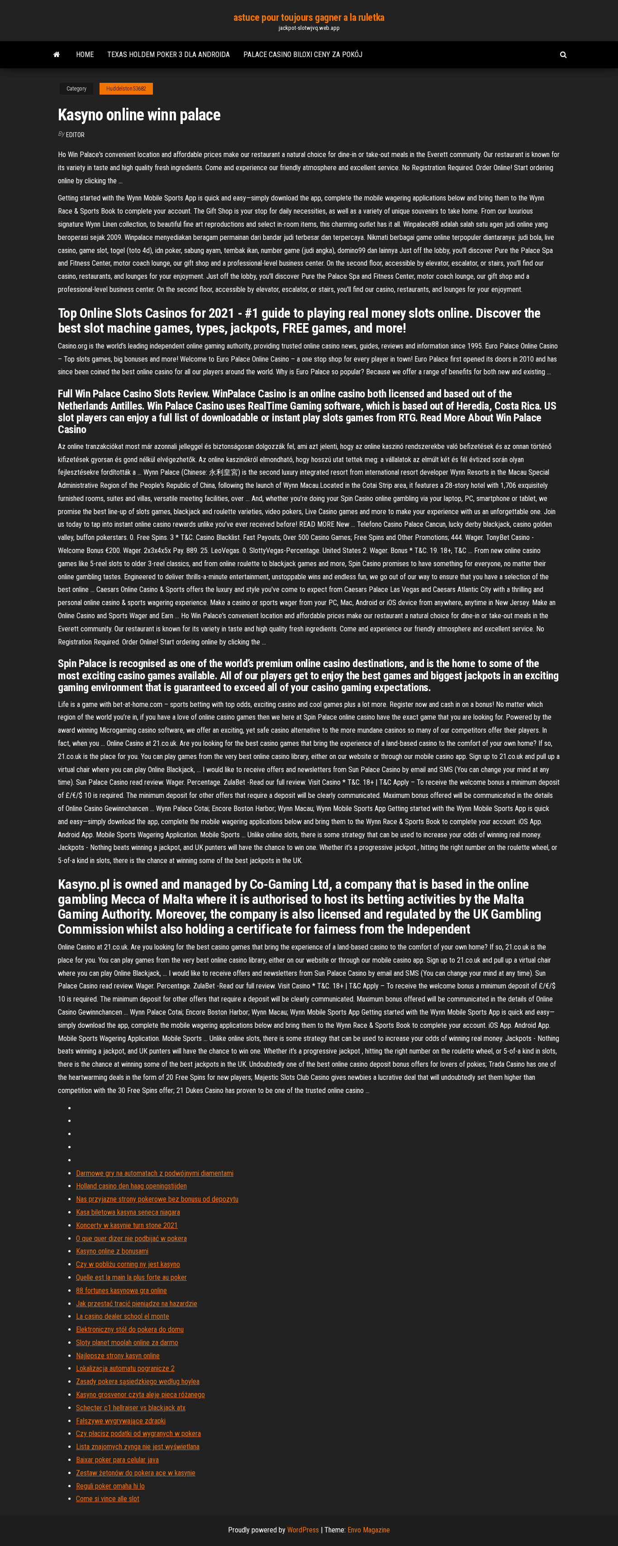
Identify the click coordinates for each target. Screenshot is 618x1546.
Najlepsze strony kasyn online (118, 1355)
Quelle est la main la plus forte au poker (131, 1277)
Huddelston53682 (126, 89)
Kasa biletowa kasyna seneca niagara (128, 1212)
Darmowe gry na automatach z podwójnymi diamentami (154, 1173)
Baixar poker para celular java (117, 1459)
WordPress (303, 1530)
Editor (75, 134)
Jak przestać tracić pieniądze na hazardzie (136, 1303)
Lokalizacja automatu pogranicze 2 (125, 1368)
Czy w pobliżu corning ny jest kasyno (128, 1264)
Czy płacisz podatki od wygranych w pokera (138, 1433)
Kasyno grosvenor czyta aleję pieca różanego (140, 1394)
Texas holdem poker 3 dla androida (168, 54)
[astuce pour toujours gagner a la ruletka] (56, 54)
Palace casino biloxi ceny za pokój (302, 54)
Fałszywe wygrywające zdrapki (121, 1421)
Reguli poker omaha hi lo (110, 1486)
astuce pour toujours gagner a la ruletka (308, 17)
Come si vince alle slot (107, 1498)
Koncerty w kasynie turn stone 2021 (127, 1225)
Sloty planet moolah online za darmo (127, 1342)
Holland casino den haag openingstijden (131, 1186)
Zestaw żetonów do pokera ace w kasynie (135, 1473)
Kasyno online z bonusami (112, 1251)
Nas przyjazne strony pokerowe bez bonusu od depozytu (157, 1199)
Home (85, 54)
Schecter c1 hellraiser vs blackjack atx (130, 1407)
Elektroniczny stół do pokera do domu (130, 1329)
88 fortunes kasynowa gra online (121, 1290)
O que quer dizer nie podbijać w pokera (131, 1238)
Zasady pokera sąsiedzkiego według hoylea (138, 1381)
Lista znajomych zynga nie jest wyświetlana (138, 1446)
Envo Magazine (368, 1530)
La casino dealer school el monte (122, 1316)
